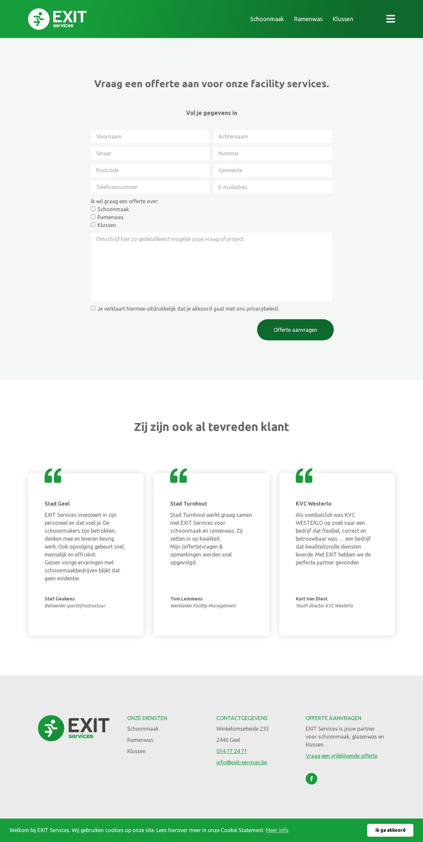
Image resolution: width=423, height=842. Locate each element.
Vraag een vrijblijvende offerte (341, 756)
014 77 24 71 (231, 751)
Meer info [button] (277, 830)
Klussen (342, 19)
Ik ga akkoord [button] (390, 830)
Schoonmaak (267, 19)
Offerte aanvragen (295, 330)
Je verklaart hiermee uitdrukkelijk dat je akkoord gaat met (188, 309)
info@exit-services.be (241, 762)
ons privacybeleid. (257, 309)
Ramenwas (308, 19)
